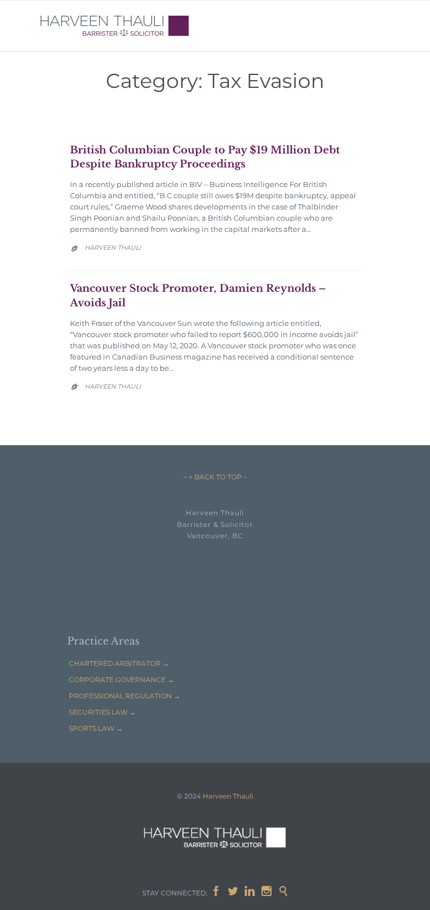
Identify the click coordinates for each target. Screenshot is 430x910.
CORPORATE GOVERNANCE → (121, 679)
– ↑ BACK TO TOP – (215, 477)
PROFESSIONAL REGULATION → (124, 696)
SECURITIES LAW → (102, 712)
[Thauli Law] (114, 26)
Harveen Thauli (113, 247)
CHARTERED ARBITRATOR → (119, 663)
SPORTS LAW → (96, 728)
